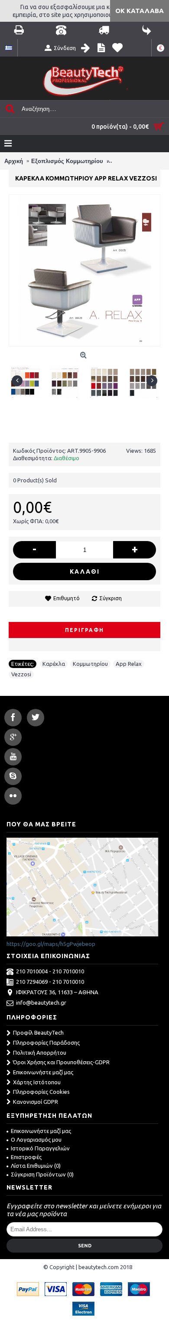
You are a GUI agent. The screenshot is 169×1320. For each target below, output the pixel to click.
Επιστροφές (26, 1157)
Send (84, 1245)
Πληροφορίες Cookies (41, 1092)
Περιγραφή (84, 630)
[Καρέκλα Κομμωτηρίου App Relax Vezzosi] (28, 378)
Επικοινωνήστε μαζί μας (43, 1072)
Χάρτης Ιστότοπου (37, 1082)
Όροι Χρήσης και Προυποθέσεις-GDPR (61, 1062)
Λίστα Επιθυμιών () (36, 1166)
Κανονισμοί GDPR (35, 1102)
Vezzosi (21, 674)
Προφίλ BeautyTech (38, 1032)
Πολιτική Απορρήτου (39, 1052)
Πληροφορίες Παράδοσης (46, 1042)
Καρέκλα (53, 664)
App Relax (129, 664)
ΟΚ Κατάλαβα (139, 10)
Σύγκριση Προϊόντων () (42, 1174)
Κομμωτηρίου (90, 664)
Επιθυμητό (66, 598)
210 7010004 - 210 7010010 (50, 972)
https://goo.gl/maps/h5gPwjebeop (50, 944)
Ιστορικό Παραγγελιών (40, 1148)
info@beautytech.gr (41, 1003)
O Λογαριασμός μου (36, 1139)
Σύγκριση (110, 598)
